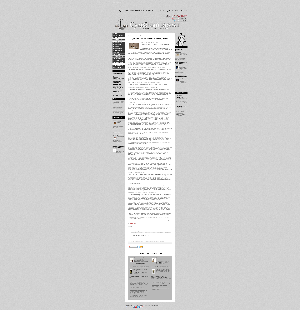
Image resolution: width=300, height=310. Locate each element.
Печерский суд (117, 52)
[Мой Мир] (142, 247)
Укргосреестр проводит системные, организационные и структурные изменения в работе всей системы (138, 297)
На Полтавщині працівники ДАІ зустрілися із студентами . (181, 63)
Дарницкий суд (117, 44)
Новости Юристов (140, 35)
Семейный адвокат (118, 35)
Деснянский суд (117, 46)
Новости (115, 37)
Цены (176, 11)
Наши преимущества (118, 65)
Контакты (184, 11)
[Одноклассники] (141, 247)
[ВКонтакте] (138, 247)
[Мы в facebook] (140, 306)
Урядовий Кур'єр (168, 220)
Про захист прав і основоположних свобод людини (181, 99)
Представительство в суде (146, 11)
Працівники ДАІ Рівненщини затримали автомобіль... (180, 50)
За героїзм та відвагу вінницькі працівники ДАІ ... (181, 76)
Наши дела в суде (180, 92)
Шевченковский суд (118, 60)
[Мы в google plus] (136, 306)
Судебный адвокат (116, 2)
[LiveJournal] (144, 247)
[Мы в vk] (134, 306)
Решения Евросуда (118, 62)
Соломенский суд (117, 58)
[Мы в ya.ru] (142, 306)
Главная (115, 33)
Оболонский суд (117, 50)
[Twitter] (139, 247)
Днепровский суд (117, 48)
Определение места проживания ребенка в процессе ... (118, 134)
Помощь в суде (128, 11)
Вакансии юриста (117, 67)
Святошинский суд (118, 56)
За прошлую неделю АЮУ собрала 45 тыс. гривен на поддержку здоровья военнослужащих (161, 285)
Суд (119, 11)
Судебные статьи (117, 39)
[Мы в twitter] (138, 306)
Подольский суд (117, 54)
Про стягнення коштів (181, 106)
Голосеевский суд (117, 42)
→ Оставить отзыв (122, 113)
